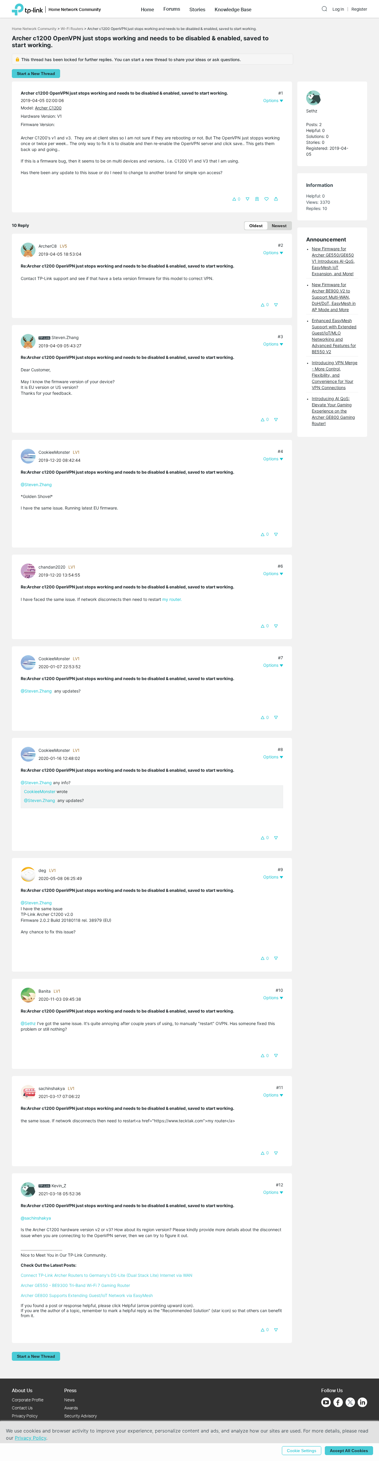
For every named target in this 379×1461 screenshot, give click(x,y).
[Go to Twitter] (350, 1403)
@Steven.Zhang (36, 484)
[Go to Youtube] (326, 1402)
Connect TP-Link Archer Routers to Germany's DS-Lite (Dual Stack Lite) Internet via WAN (106, 1275)
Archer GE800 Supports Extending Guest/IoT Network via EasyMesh (87, 1295)
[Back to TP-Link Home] (27, 9)
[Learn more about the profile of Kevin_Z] (29, 1189)
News (69, 1399)
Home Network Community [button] (75, 9)
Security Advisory (80, 1415)
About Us (22, 1390)
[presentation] (28, 250)
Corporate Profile (28, 1399)
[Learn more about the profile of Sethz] (329, 97)
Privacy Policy (25, 1415)
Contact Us (22, 1407)
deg (42, 870)
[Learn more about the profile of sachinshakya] (29, 1091)
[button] (147, 9)
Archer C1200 (48, 107)
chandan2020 (51, 566)
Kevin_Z (59, 1185)
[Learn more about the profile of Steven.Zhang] (29, 340)
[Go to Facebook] (338, 1402)
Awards (71, 1407)
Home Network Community (34, 28)
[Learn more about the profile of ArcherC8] (29, 249)
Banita (44, 991)
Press (70, 1390)
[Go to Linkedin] (362, 1402)
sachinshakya (51, 1088)
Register (359, 9)
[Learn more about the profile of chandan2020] (29, 570)
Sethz (311, 110)
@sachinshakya (36, 1217)
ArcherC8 (47, 246)
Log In (338, 9)
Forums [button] (171, 9)
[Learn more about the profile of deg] (29, 873)
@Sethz (28, 1023)
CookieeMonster (54, 452)
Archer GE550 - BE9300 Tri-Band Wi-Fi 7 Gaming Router (75, 1285)
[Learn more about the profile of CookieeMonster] (29, 455)
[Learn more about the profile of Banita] (29, 994)
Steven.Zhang (65, 337)
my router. (171, 599)
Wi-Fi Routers (72, 28)
